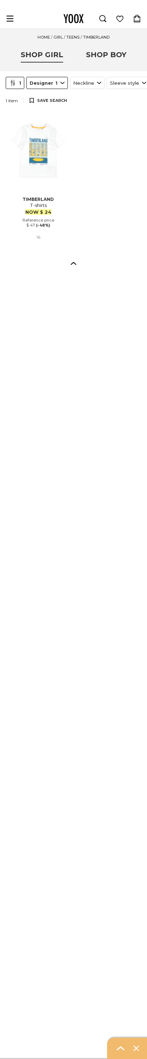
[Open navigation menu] (10, 18)
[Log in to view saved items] (120, 18)
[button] (73, 263)
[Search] (103, 18)
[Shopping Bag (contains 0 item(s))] (137, 18)
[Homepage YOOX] (73, 18)
